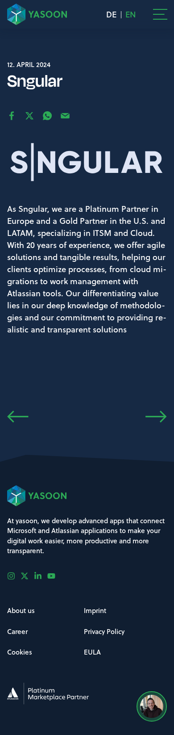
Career (17, 631)
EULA (92, 652)
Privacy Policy (104, 631)
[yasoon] (37, 14)
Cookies (19, 652)
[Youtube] (54, 576)
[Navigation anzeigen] (160, 14)
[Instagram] (14, 576)
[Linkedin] (40, 576)
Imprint (95, 610)
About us (21, 610)
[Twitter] (27, 576)
